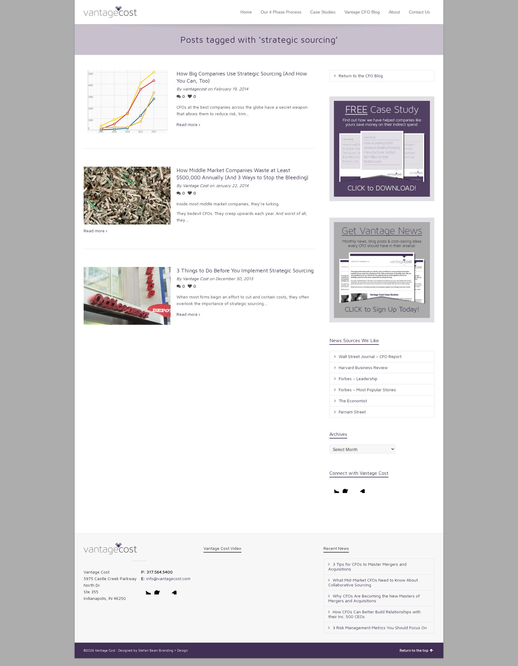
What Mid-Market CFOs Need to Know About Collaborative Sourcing (373, 582)
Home (246, 12)
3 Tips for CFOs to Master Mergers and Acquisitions (367, 566)
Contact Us (419, 12)
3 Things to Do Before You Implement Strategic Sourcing (245, 270)
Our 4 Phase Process (281, 12)
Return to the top (414, 650)
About (394, 12)
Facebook (347, 488)
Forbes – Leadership (358, 378)
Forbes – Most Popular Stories (367, 389)
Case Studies (322, 12)
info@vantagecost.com (168, 578)
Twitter (334, 488)
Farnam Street (352, 411)
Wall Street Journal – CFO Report (370, 356)
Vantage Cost (195, 185)
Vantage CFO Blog (362, 12)
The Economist (353, 400)
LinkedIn (360, 488)
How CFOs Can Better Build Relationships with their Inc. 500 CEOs (374, 614)
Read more (187, 124)
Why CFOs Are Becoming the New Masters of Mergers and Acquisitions (374, 598)
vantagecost (195, 88)
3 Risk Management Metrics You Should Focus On (380, 627)
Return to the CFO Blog (361, 75)
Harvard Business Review (363, 367)
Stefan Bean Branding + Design (163, 650)
